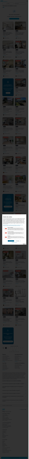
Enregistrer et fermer (14, 242)
